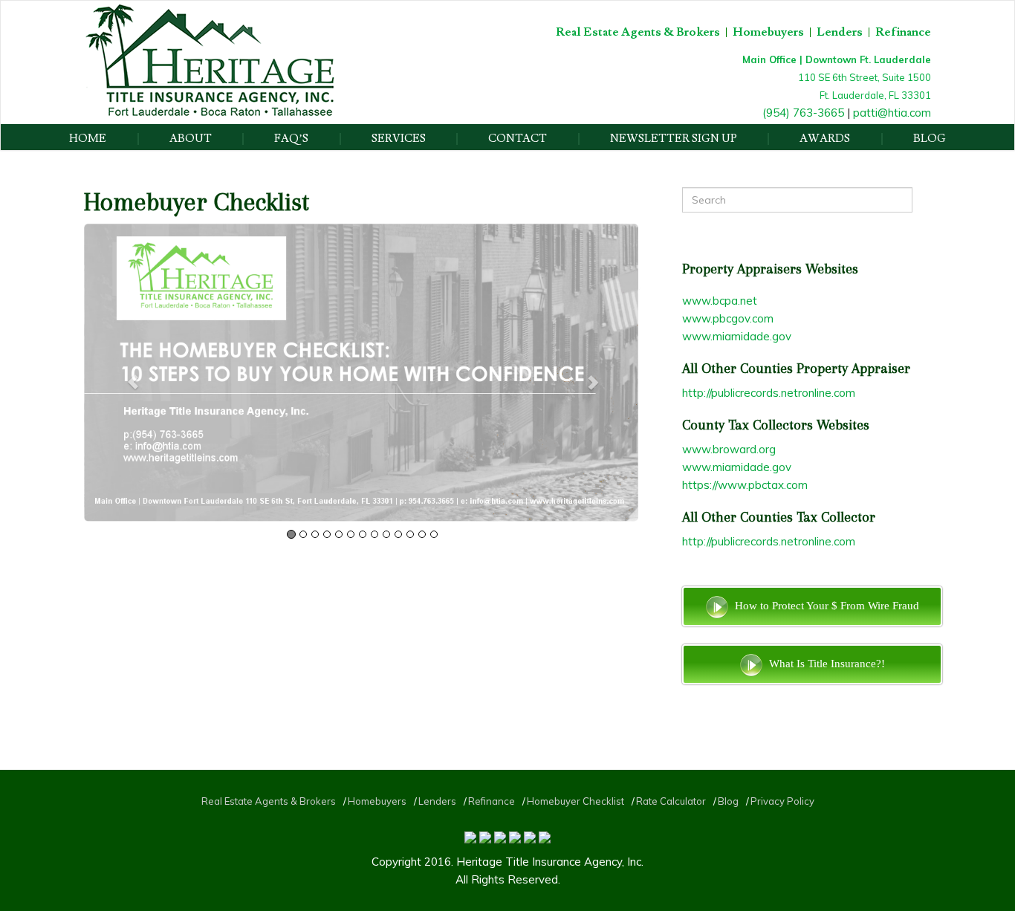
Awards (825, 139)
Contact (517, 139)
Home (87, 139)
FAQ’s (291, 139)
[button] (126, 373)
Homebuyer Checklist (575, 801)
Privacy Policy (782, 801)
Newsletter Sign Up (673, 139)
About (190, 139)
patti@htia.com (892, 113)
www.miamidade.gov (736, 336)
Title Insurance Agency (563, 862)
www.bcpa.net (719, 301)
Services (399, 139)
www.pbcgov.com (728, 318)
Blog (929, 139)
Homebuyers (768, 32)
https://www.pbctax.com (745, 485)
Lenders (840, 32)
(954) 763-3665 (803, 113)
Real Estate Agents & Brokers (638, 32)
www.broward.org (729, 449)
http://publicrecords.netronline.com (768, 393)
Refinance (903, 32)
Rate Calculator (671, 801)
